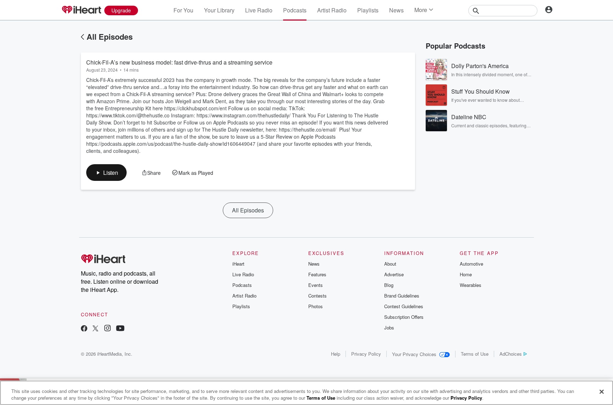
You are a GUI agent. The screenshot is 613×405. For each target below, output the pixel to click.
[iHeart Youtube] (120, 329)
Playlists (368, 10)
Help (335, 353)
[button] (106, 172)
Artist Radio (332, 10)
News (396, 10)
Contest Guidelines (403, 306)
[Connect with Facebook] (84, 329)
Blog (388, 285)
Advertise (394, 274)
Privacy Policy (366, 353)
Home (466, 274)
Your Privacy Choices (414, 354)
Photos (315, 306)
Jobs (389, 327)
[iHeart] (81, 10)
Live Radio (258, 10)
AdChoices (510, 353)
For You (183, 10)
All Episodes (110, 36)
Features (317, 274)
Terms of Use (474, 353)
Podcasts (294, 10)
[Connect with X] (95, 329)
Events (315, 285)
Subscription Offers (404, 317)
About (390, 263)
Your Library (219, 10)
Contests (317, 295)
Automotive (471, 263)
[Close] (601, 392)
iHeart (238, 263)
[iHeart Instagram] (107, 329)
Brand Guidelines (401, 295)
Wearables (470, 285)
